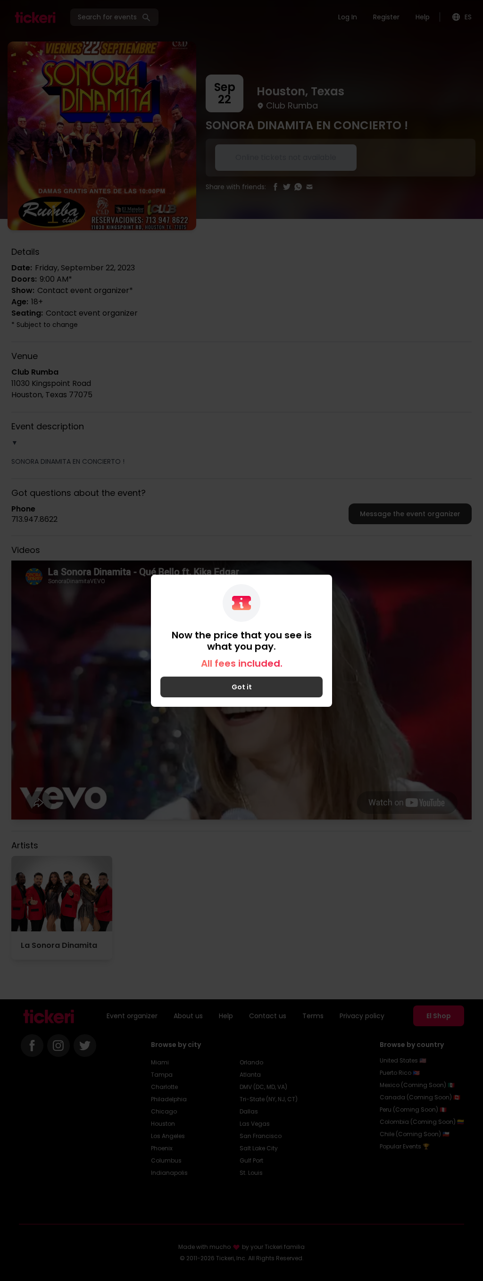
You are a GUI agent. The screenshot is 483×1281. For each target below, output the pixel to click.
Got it (242, 687)
